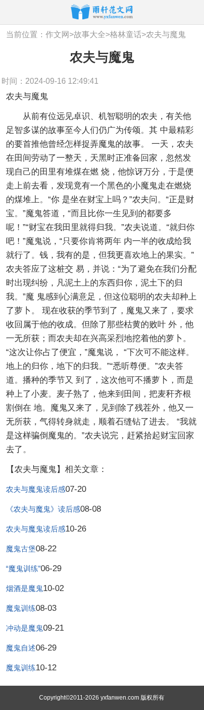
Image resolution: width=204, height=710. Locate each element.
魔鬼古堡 (21, 548)
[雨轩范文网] (102, 11)
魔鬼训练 (21, 608)
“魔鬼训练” (23, 568)
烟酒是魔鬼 (24, 588)
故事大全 (89, 34)
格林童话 (126, 34)
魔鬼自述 (21, 648)
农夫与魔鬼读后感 (35, 489)
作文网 (57, 34)
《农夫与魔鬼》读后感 (43, 509)
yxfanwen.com (120, 697)
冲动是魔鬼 (24, 628)
